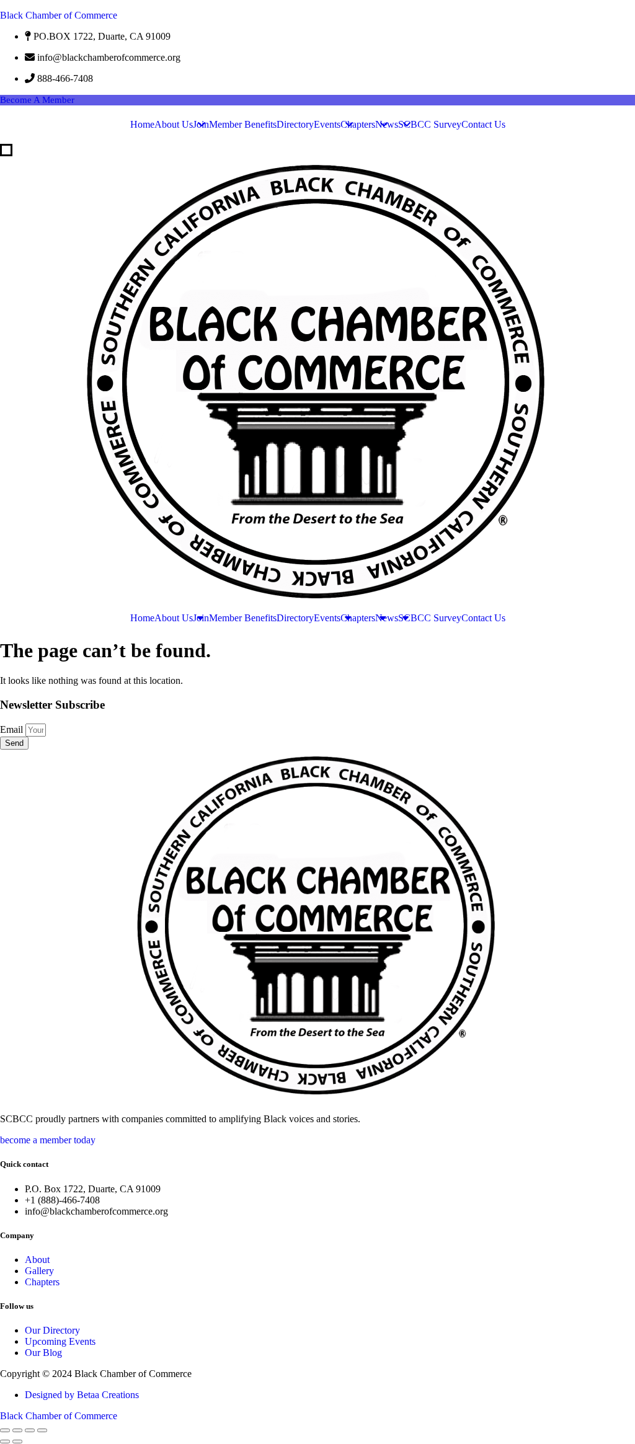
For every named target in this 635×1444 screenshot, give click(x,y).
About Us (173, 124)
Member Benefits (243, 124)
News (386, 124)
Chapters (357, 124)
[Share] (30, 1430)
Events (327, 124)
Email (12, 729)
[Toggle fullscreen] (17, 1430)
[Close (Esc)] (42, 1430)
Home (142, 124)
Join (201, 124)
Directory (295, 124)
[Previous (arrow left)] (5, 1441)
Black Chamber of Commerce (58, 15)
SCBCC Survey (429, 124)
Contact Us (483, 124)
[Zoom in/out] (5, 1430)
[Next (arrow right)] (17, 1441)
